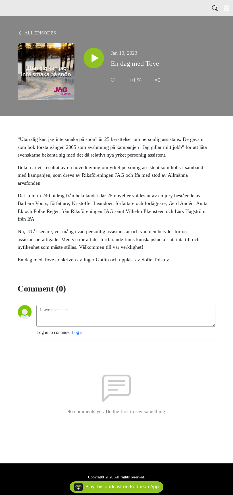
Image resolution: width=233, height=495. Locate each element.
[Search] (215, 8)
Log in (78, 332)
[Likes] (113, 80)
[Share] (158, 80)
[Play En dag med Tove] (94, 58)
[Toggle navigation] (226, 8)
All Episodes (40, 32)
